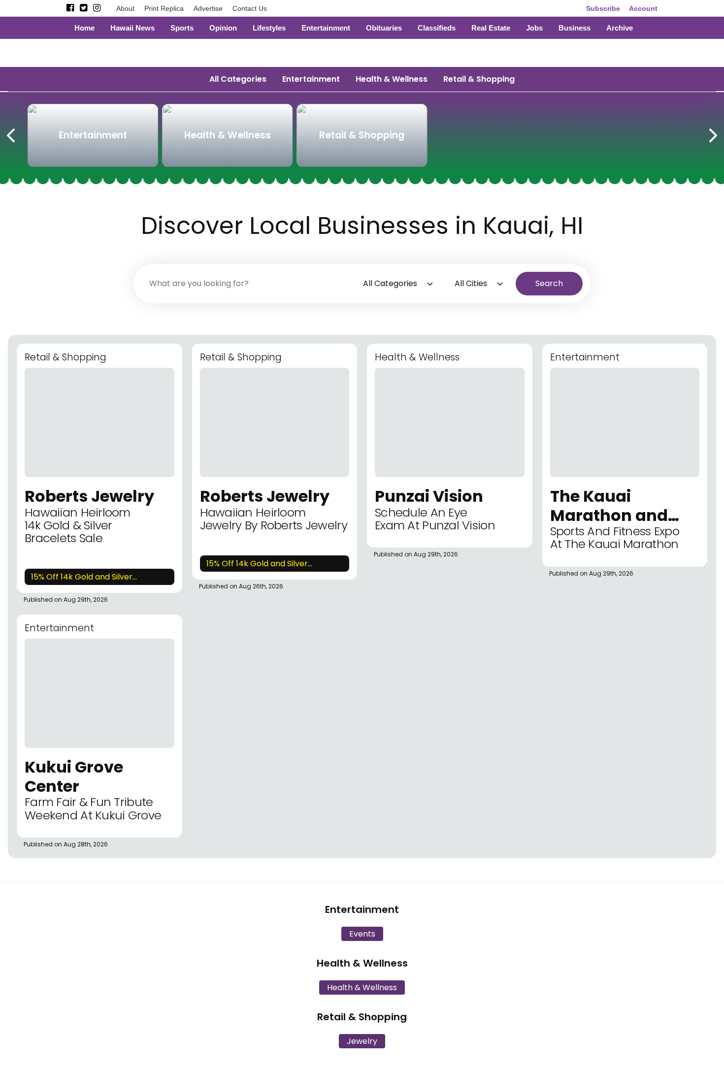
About (125, 8)
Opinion (223, 28)
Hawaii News (132, 28)
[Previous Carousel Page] (12, 133)
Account (643, 8)
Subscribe (603, 8)
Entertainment (325, 28)
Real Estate (490, 28)
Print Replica (164, 8)
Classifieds (437, 28)
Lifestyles (269, 28)
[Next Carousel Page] (712, 133)
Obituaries (384, 28)
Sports (182, 28)
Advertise (208, 8)
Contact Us (249, 8)
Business (575, 28)
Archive (619, 28)
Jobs (534, 28)
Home (84, 28)
